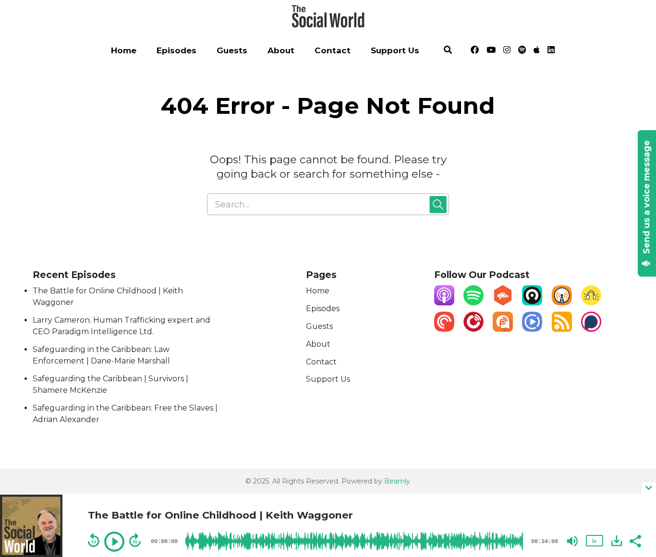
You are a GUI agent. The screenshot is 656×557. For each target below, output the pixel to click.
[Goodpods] (591, 302)
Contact (333, 50)
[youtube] (491, 51)
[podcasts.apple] (537, 51)
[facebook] (475, 51)
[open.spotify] (522, 51)
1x (594, 541)
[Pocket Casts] (444, 329)
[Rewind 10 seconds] (93, 540)
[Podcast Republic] (532, 329)
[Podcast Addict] (503, 329)
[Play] (114, 542)
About (280, 50)
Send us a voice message (647, 198)
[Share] (635, 540)
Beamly (397, 481)
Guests (232, 50)
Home (123, 50)
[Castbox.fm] (503, 302)
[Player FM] (473, 329)
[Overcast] (562, 302)
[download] (616, 540)
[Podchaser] (591, 329)
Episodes (176, 50)
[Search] (448, 51)
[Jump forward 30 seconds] (135, 540)
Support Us (395, 50)
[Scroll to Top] (633, 450)
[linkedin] (549, 51)
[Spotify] (473, 302)
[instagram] (506, 51)
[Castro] (532, 302)
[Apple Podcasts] (444, 302)
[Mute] (572, 541)
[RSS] (562, 329)
